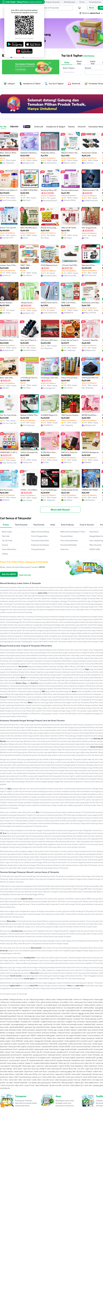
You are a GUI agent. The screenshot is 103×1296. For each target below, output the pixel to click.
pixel (82, 1052)
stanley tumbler (56, 1027)
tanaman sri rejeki (10, 1044)
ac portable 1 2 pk (66, 1002)
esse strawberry (77, 1066)
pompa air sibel (63, 1030)
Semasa (5, 545)
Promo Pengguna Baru (39, 536)
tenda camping (23, 1019)
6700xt (33, 1035)
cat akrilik (36, 1022)
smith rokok (56, 1083)
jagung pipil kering (50, 1011)
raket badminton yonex (54, 1016)
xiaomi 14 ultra (64, 1066)
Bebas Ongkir (7, 532)
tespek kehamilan (20, 1083)
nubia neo (40, 1066)
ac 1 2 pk (7, 1008)
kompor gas (52, 1030)
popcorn (39, 1005)
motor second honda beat (81, 1047)
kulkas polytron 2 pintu (92, 1005)
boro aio (77, 1080)
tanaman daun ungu (35, 1024)
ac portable (4, 999)
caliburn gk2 (79, 1083)
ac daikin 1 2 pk (34, 1002)
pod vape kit (5, 1066)
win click (66, 1085)
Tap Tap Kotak (7, 541)
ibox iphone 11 (31, 1058)
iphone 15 (24, 1060)
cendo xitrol (36, 1080)
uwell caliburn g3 (76, 1085)
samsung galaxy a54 (67, 1071)
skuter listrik (20, 1058)
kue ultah (61, 1011)
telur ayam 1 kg (10, 1013)
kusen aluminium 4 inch (8, 1049)
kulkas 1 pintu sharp (28, 1005)
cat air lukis (66, 1013)
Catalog (5, 554)
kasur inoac (87, 1044)
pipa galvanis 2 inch (78, 1033)
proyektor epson (87, 1041)
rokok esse (70, 1077)
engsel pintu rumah (41, 1049)
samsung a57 (57, 1058)
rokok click (13, 1080)
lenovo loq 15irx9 (34, 1033)
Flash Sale (6, 536)
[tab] (66, 62)
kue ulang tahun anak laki (73, 1008)
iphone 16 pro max (69, 1069)
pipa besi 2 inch (40, 1038)
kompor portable (13, 1022)
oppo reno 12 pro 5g (31, 1069)
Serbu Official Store (9, 549)
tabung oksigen (67, 1083)
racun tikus (61, 1022)
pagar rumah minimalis (68, 1049)
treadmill (97, 1011)
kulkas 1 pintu (29, 1008)
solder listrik (82, 1030)
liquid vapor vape (29, 1066)
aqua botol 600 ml (14, 1011)
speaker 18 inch (91, 1060)
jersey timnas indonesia (51, 1013)
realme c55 (97, 1071)
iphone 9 (78, 1077)
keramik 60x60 (64, 1047)
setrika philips (89, 1008)
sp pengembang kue (19, 1024)
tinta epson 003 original (17, 1047)
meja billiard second (48, 1019)
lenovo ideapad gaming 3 (10, 1035)
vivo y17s (81, 1069)
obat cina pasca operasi (64, 1080)
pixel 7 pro (11, 1058)
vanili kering (47, 1024)
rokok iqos (88, 1085)
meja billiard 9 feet (73, 1011)
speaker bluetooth (64, 1060)
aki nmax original (69, 1058)
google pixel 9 (62, 1052)
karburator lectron (54, 1055)
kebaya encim (88, 999)
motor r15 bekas (94, 1055)
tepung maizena (92, 1022)
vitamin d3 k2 (86, 1080)
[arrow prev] (2, 83)
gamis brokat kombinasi (50, 1002)
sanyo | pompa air (87, 1038)
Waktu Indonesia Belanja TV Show (72, 532)
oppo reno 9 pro (48, 1074)
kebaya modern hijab (64, 999)
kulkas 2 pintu (50, 999)
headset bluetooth (36, 1060)
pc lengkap (10, 1033)
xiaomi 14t (60, 1077)
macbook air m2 (62, 1035)
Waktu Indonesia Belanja (40, 532)
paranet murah (41, 1030)
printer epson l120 (75, 1044)
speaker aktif (90, 1058)
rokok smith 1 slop (49, 1077)
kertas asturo (29, 1041)
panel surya (25, 1035)
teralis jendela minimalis (91, 1027)
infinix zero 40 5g (30, 1074)
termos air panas (28, 1030)
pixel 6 (18, 1055)
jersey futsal (89, 1013)
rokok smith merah (90, 1077)
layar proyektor (58, 1041)
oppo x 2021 (13, 1077)
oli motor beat (74, 1052)
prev (3, 33)
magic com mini (75, 1027)
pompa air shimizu (34, 1047)
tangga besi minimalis (43, 1041)
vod (39, 1074)
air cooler (3, 1005)
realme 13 (29, 1063)
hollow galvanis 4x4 (72, 1041)
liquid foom (28, 1071)
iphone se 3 (36, 1077)
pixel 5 (84, 1055)
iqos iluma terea (25, 1077)
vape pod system (51, 1066)
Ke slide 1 (2, 46)
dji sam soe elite (55, 1085)
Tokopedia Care (95, 2)
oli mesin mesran (49, 1052)
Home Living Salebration (69, 541)
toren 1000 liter (17, 1041)
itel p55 (67, 1074)
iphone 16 (66, 1055)
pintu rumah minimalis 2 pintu (10, 1030)
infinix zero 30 (64, 1063)
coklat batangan (87, 1011)
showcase (81, 1022)
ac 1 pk (26, 999)
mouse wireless (94, 1035)
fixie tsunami (54, 1049)
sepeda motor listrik (25, 1049)
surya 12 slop (29, 1085)
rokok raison (17, 1069)
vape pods (59, 1074)
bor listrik (56, 1024)
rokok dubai (76, 1074)
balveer (73, 1030)
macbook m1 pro (64, 1033)
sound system (14, 1060)
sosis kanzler (37, 1011)
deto (20, 1080)
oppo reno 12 (90, 1063)
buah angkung (40, 1008)
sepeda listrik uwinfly (50, 1047)
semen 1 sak (9, 1052)
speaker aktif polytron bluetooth (46, 1063)
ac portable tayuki (50, 1005)
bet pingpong (29, 1016)
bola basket (86, 1016)
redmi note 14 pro (40, 1071)
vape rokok (19, 1085)
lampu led (61, 1038)
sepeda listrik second (8, 1055)
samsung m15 (57, 1069)
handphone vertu (78, 1060)
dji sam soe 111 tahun (84, 1071)
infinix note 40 (36, 1052)
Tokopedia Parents (38, 549)
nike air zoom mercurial (25, 1013)
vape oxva (89, 1069)
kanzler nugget (17, 1008)
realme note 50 (50, 1060)
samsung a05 (16, 1066)
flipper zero (51, 1038)
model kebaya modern (18, 1002)
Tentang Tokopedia (52, 2)
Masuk (91, 8)
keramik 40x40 (21, 1033)
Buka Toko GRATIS (9, 574)
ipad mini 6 (80, 1058)
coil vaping (32, 1083)
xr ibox (5, 1080)
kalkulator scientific (73, 1038)
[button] (91, 13)
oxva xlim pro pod (77, 1063)
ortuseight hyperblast (8, 1016)
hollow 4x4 (96, 1047)
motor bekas (75, 1055)
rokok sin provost (7, 1085)
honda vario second (23, 1052)
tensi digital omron (92, 1083)
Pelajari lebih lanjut (25, 575)
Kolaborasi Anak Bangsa (40, 545)
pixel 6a (3, 1063)
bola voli (74, 1013)
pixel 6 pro (4, 1060)
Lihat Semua (88, 56)
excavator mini (78, 1019)
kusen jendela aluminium (39, 1044)
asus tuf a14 (91, 1033)
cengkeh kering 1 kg (48, 1022)
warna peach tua (80, 1002)
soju (1, 1008)
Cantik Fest (64, 549)
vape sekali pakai (41, 1085)
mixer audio (4, 1027)
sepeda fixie (27, 1055)
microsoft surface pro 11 (24, 1038)
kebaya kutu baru (16, 999)
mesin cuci (78, 999)
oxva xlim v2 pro (48, 1080)
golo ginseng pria (44, 1083)
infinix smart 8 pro (90, 1066)
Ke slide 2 (3, 46)
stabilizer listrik (89, 1024)
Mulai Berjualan (69, 2)
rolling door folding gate (46, 1035)
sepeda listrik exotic (85, 1049)
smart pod (4, 1077)
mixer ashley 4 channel (15, 1063)
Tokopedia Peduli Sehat (40, 541)
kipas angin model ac (55, 1008)
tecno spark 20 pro (7, 1074)
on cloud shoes (14, 1005)
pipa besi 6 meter (43, 1027)
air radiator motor (44, 1058)
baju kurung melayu (37, 999)
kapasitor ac (26, 1011)
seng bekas (62, 1044)
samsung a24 (87, 1074)
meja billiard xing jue (64, 1019)
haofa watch (18, 1071)
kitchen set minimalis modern (72, 1024)
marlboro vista (45, 1069)
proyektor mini (23, 1044)
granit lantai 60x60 (17, 1027)
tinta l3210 (53, 1044)
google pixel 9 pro (40, 1055)
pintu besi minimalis (49, 1033)
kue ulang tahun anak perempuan (70, 1005)
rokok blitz (19, 1074)
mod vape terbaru (6, 1071)
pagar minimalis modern (78, 1035)
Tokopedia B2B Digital (68, 545)
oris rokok (27, 1080)
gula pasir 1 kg (30, 1027)
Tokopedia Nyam (66, 536)
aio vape (10, 1083)
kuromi (66, 1027)
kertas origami (5, 1041)
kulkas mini (5, 1002)
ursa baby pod (53, 1071)
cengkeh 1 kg (71, 1022)
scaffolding (10, 1038)
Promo (82, 2)
